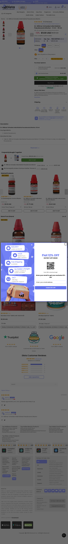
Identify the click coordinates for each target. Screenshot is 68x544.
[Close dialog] (65, 244)
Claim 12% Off (50, 288)
